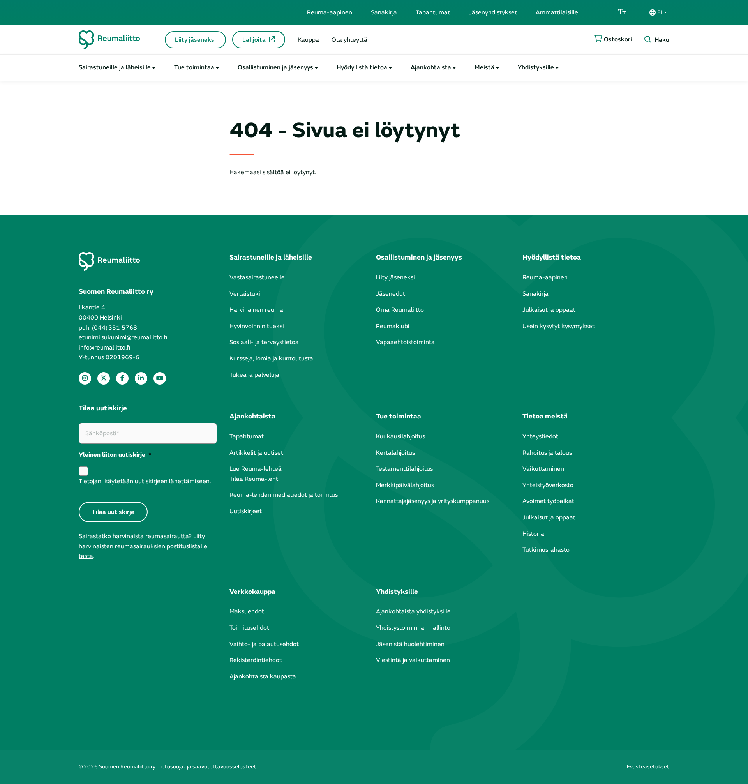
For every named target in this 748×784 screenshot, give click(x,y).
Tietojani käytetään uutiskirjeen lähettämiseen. (145, 481)
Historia (533, 534)
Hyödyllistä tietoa (362, 67)
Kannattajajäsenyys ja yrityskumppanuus (432, 501)
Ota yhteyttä (349, 40)
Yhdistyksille (536, 67)
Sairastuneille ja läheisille (115, 67)
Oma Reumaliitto (400, 310)
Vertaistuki (244, 294)
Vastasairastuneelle (257, 277)
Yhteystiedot (540, 436)
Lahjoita (254, 40)
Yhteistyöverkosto (547, 485)
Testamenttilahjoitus (404, 469)
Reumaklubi (392, 326)
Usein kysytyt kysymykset (558, 326)
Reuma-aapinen (329, 12)
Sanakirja (384, 12)
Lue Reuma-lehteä (255, 469)
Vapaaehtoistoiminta (405, 342)
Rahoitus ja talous (547, 453)
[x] (103, 378)
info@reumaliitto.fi (104, 347)
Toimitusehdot (249, 628)
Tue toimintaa (194, 67)
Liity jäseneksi (195, 40)
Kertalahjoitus (395, 453)
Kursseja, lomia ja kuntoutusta (271, 358)
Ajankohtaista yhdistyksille (413, 611)
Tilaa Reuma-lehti (254, 479)
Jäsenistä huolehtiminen (410, 644)
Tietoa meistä (545, 416)
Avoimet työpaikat (548, 501)
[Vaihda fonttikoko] (622, 12)
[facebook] (122, 378)
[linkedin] (141, 378)
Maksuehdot (246, 611)
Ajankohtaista (431, 67)
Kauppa (308, 40)
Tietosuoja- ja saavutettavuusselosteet (206, 766)
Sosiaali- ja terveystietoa (264, 342)
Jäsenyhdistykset (493, 12)
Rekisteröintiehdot (255, 660)
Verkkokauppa (252, 591)
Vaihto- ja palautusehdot (264, 644)
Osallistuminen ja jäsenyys (275, 67)
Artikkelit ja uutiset (256, 453)
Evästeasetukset (648, 766)
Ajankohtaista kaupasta (262, 676)
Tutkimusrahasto (546, 550)
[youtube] (159, 378)
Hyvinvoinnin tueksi (256, 326)
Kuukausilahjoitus (400, 436)
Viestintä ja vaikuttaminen (413, 660)
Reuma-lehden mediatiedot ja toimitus (283, 495)
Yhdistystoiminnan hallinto (413, 628)
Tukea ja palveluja (254, 375)
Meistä (484, 67)
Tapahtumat (433, 12)
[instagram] (85, 378)
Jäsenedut (390, 294)
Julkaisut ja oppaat (548, 310)
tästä (86, 556)
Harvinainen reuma (256, 310)
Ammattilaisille (557, 12)
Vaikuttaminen (543, 469)
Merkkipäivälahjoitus (405, 485)
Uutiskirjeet (245, 511)
